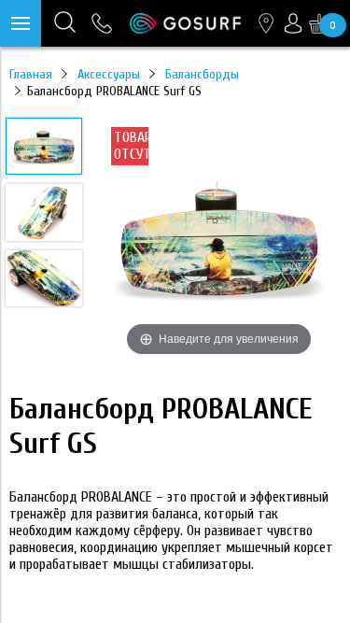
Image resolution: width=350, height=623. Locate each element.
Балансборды (202, 74)
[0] (319, 23)
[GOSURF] (185, 23)
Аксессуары (108, 74)
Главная (30, 74)
